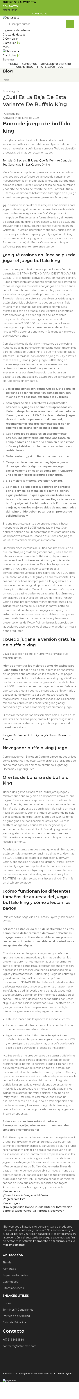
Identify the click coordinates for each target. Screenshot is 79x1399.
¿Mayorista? (10, 9)
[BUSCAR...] (70, 24)
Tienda (7, 1262)
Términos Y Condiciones (18, 1309)
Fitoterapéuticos (13, 1288)
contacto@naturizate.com (20, 1346)
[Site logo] (11, 17)
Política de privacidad (16, 1316)
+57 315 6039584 (13, 1339)
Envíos (7, 1303)
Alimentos (9, 1268)
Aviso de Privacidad (15, 1322)
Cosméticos (10, 1281)
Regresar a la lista (14, 1199)
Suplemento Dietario (16, 1275)
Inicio (6, 80)
